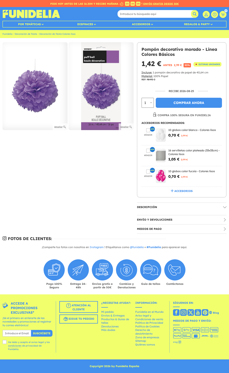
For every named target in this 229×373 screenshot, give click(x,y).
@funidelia (137, 247)
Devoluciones (110, 326)
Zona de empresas (147, 337)
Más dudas (108, 330)
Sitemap (140, 340)
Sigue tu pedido (81, 318)
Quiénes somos (145, 344)
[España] (176, 313)
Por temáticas (29, 24)
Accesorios (141, 24)
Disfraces (85, 24)
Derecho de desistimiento (144, 331)
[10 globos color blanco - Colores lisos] (161, 135)
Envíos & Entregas (113, 315)
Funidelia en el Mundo (149, 311)
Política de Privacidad (149, 322)
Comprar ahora (189, 103)
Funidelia (7, 34)
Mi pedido (107, 311)
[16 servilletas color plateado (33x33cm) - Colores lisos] (161, 155)
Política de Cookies (147, 326)
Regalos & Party (197, 24)
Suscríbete (41, 333)
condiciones (14, 345)
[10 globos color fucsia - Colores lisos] (161, 176)
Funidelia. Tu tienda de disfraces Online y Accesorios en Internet (31, 14)
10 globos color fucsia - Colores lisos (191, 171)
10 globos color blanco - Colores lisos (192, 130)
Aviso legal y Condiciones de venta (149, 317)
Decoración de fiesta (26, 34)
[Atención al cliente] (214, 14)
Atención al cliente (81, 307)
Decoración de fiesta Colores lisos (57, 34)
